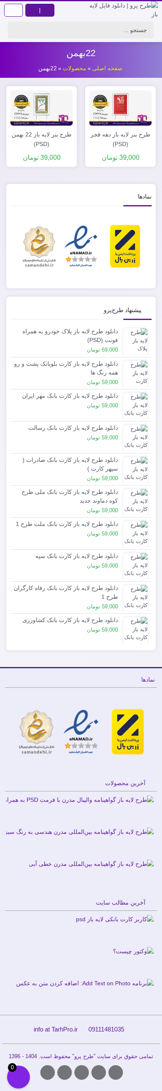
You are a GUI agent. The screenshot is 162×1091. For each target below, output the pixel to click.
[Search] (16, 30)
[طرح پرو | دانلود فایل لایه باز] (121, 10)
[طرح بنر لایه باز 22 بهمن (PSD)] (41, 107)
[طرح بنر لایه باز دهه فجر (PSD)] (120, 107)
